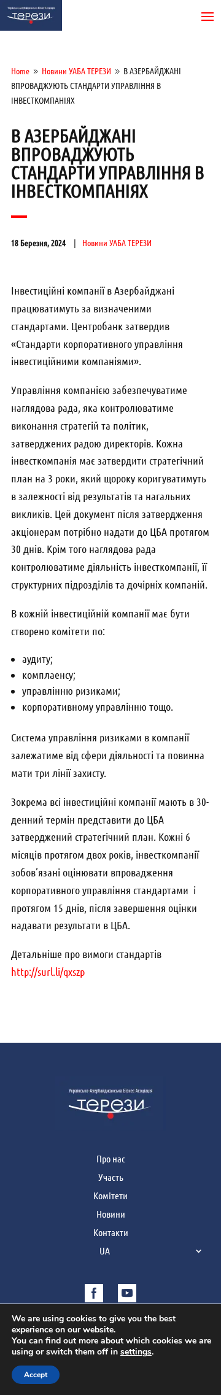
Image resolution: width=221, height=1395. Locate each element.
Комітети (110, 1196)
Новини (110, 1214)
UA (104, 1251)
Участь (110, 1178)
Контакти (110, 1233)
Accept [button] (35, 1375)
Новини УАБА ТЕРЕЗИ (117, 243)
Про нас (110, 1159)
